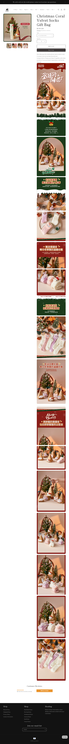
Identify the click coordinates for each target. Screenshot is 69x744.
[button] (16, 9)
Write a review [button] (45, 690)
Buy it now (51, 50)
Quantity (38, 38)
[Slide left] (4, 45)
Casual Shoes (27, 721)
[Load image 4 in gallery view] (25, 45)
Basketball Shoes (28, 709)
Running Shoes (27, 712)
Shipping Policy (6, 712)
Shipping (38, 30)
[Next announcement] (65, 2)
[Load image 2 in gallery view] (14, 45)
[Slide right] (29, 45)
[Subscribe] (45, 729)
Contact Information (8, 716)
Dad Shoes (26, 719)
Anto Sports (36, 740)
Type (38, 32)
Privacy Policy (6, 714)
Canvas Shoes (27, 716)
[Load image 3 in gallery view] (20, 45)
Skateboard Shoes (28, 714)
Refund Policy (6, 709)
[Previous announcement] (3, 2)
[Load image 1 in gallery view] (9, 45)
